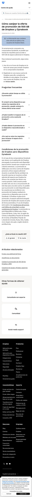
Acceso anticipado (8, 370)
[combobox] (16, 13)
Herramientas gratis (9, 379)
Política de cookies (21, 400)
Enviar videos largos (9, 394)
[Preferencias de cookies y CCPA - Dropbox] (16, 486)
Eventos (5, 431)
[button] (4, 13)
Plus (17, 348)
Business (18, 354)
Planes (18, 372)
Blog (4, 428)
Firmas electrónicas (8, 415)
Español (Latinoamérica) (9, 474)
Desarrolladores (7, 440)
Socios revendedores (9, 451)
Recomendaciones (8, 448)
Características (7, 361)
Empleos (18, 431)
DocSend (19, 363)
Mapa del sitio (20, 411)
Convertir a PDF (7, 418)
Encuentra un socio (8, 457)
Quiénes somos (20, 428)
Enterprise (19, 357)
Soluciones (6, 364)
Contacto (19, 392)
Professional (19, 351)
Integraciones (7, 358)
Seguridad (6, 367)
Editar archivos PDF (9, 412)
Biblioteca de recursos (9, 437)
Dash (17, 360)
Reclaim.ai (19, 369)
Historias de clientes (9, 434)
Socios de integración (9, 454)
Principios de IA (20, 408)
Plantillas (5, 376)
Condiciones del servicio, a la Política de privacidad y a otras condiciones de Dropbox (15, 207)
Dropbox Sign (20, 366)
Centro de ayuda (7, 8)
